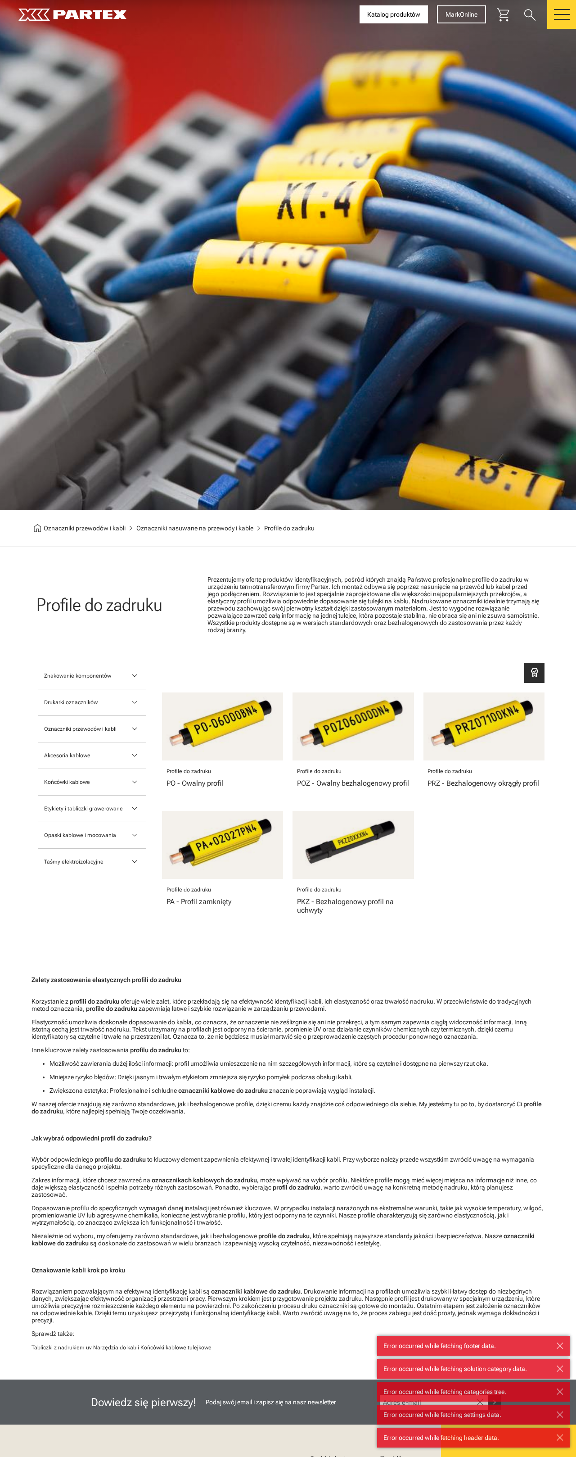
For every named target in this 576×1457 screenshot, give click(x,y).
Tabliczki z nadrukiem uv (62, 1347)
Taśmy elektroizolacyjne (74, 862)
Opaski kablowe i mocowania (80, 835)
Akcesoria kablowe (67, 755)
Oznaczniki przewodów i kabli (80, 729)
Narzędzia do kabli (116, 1347)
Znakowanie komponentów (77, 676)
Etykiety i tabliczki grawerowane (83, 808)
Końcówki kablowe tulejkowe (176, 1347)
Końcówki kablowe (67, 782)
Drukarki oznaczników (71, 702)
